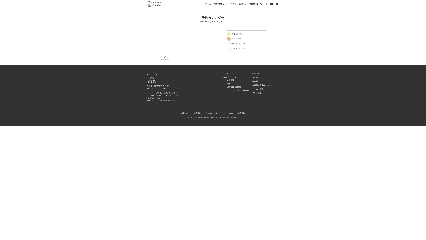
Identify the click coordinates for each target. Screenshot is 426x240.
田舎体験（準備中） (235, 87)
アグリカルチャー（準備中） (239, 90)
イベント (233, 4)
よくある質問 (257, 89)
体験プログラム (220, 4)
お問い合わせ (186, 113)
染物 (229, 83)
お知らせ (243, 4)
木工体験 (230, 80)
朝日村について (255, 4)
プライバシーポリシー (212, 113)
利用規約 (197, 113)
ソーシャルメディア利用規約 (234, 113)
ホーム (208, 4)
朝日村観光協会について (262, 85)
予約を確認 (256, 93)
